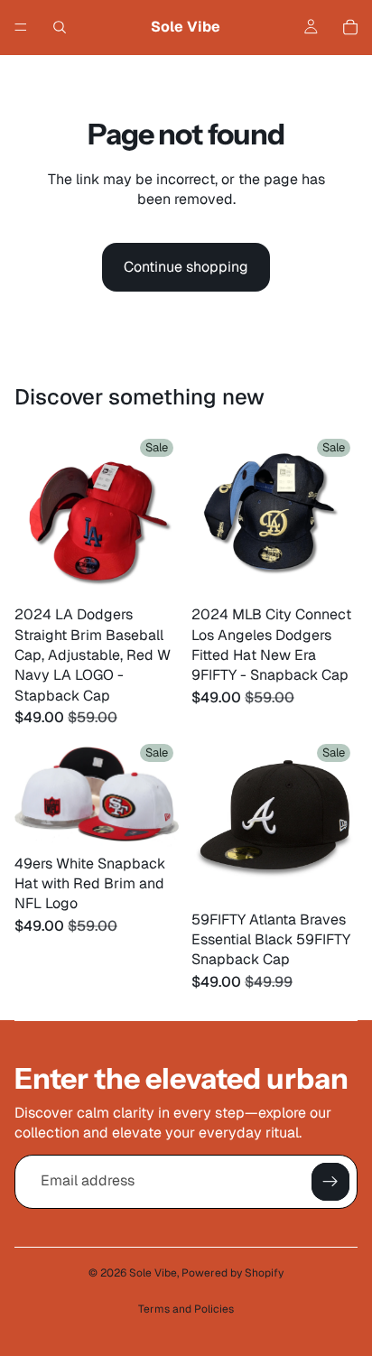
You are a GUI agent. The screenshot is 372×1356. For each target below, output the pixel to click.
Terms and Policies (186, 1309)
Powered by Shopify (232, 1273)
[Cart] (350, 27)
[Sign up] (330, 1182)
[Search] (59, 27)
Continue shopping (186, 266)
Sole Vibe (153, 1273)
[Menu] (21, 27)
